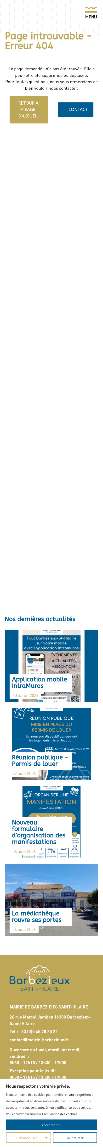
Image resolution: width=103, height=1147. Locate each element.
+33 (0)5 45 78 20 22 (38, 1031)
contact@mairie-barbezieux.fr (39, 1039)
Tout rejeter (75, 1138)
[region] (51, 1113)
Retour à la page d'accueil (28, 109)
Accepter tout (51, 1125)
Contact (78, 109)
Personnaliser (26, 1138)
